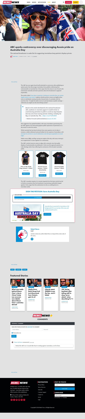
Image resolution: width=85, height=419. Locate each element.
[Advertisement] (42, 71)
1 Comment (34, 56)
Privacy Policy (41, 385)
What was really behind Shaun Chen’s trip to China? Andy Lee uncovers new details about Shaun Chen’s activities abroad (17, 297)
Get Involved (42, 2)
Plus (49, 2)
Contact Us (40, 394)
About (54, 2)
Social (39, 397)
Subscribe (40, 390)
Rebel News (15, 56)
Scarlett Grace (15, 307)
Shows (34, 2)
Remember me (17, 333)
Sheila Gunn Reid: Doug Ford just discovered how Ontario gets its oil (34, 293)
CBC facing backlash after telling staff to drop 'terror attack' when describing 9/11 (67, 294)
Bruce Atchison (18, 342)
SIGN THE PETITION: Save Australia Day (42, 191)
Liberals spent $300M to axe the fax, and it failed (50, 292)
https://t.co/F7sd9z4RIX (49, 116)
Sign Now (47, 214)
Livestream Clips (31, 299)
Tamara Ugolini (48, 297)
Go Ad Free (14, 81)
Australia (18, 269)
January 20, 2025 (51, 118)
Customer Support (42, 392)
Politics (24, 269)
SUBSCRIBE (29, 327)
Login (39, 399)
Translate (65, 397)
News (28, 2)
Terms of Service (41, 387)
